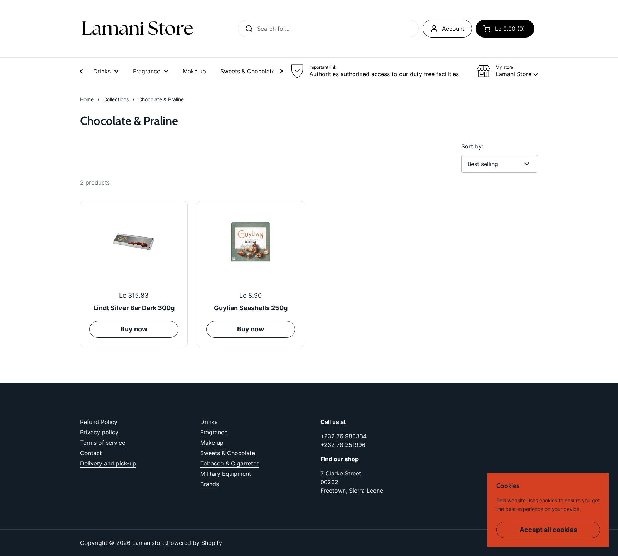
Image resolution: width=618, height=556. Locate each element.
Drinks (208, 421)
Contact (91, 453)
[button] (505, 29)
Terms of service (102, 442)
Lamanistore (149, 542)
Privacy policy (99, 432)
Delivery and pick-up (108, 463)
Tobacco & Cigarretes (229, 463)
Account (453, 28)
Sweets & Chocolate (227, 453)
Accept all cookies (548, 529)
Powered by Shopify (194, 542)
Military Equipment (225, 473)
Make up (212, 442)
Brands (209, 484)
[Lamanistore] (137, 29)
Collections (116, 99)
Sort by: (472, 146)
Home (87, 99)
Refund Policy (98, 421)
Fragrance (213, 432)
